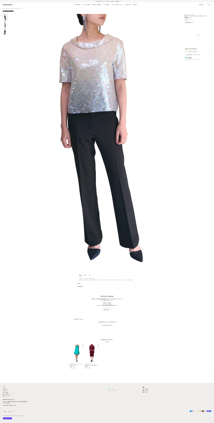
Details (84, 275)
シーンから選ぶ (106, 4)
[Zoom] (179, 16)
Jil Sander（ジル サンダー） (190, 14)
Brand (78, 283)
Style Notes (80, 286)
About (80, 275)
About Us (135, 4)
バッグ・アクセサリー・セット (117, 4)
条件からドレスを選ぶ (96, 4)
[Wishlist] (125, 9)
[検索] (210, 4)
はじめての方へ (78, 4)
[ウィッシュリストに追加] (83, 345)
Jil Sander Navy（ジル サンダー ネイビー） (77, 363)
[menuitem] (78, 4)
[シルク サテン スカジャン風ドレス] (92, 353)
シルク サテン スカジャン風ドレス (91, 365)
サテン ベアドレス (73, 365)
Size (90, 275)
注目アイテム (128, 4)
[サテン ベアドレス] (77, 353)
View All (107, 341)
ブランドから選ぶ (86, 4)
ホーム (4, 8)
